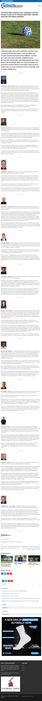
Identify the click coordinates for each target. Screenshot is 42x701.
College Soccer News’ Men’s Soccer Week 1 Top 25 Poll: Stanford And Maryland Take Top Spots (21, 598)
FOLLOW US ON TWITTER (8, 1)
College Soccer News (6, 19)
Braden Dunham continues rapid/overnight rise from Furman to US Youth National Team (20, 601)
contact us (9, 674)
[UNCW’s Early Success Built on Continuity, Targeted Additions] (7, 559)
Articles (20, 19)
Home (23, 665)
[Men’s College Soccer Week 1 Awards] (20, 558)
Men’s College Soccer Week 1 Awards (20, 563)
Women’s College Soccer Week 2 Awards (33, 564)
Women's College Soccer (17, 541)
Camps (23, 667)
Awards (23, 670)
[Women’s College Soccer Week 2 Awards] (34, 558)
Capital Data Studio (29, 696)
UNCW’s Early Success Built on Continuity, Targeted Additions (6, 565)
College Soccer (8, 541)
